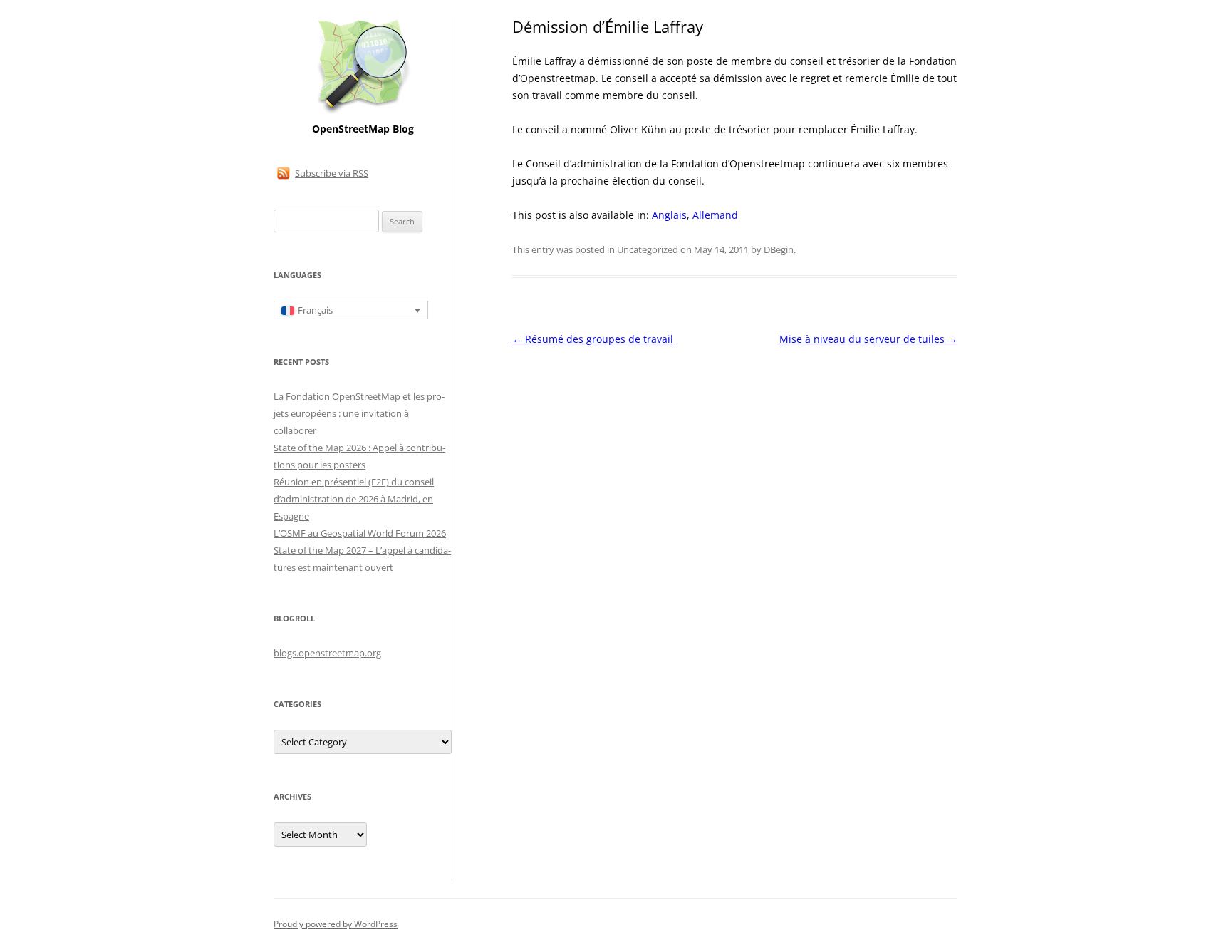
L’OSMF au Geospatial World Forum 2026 (360, 533)
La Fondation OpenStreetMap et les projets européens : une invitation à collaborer (359, 413)
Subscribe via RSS (331, 173)
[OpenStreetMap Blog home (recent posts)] (363, 112)
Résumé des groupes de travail (592, 339)
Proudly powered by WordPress (336, 924)
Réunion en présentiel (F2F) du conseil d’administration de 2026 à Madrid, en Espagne (354, 498)
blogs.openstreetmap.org (327, 652)
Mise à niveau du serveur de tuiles (868, 339)
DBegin (779, 249)
